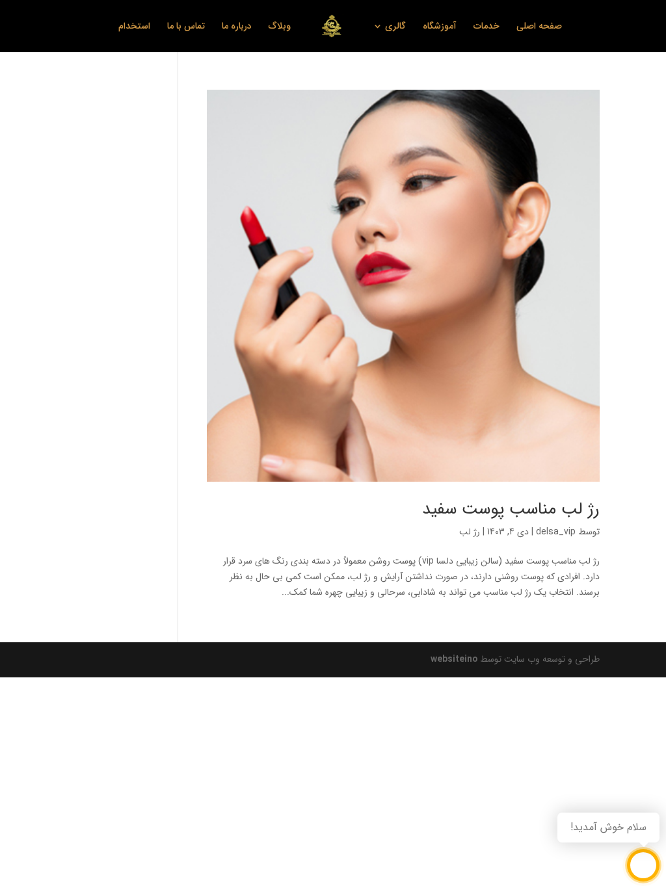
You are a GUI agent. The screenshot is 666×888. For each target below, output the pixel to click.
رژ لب (469, 532)
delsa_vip (556, 532)
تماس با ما (186, 27)
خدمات (486, 27)
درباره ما (237, 27)
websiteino (454, 659)
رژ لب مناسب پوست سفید (511, 509)
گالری (395, 27)
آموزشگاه (440, 27)
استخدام (134, 27)
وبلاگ (280, 27)
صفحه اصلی (539, 27)
